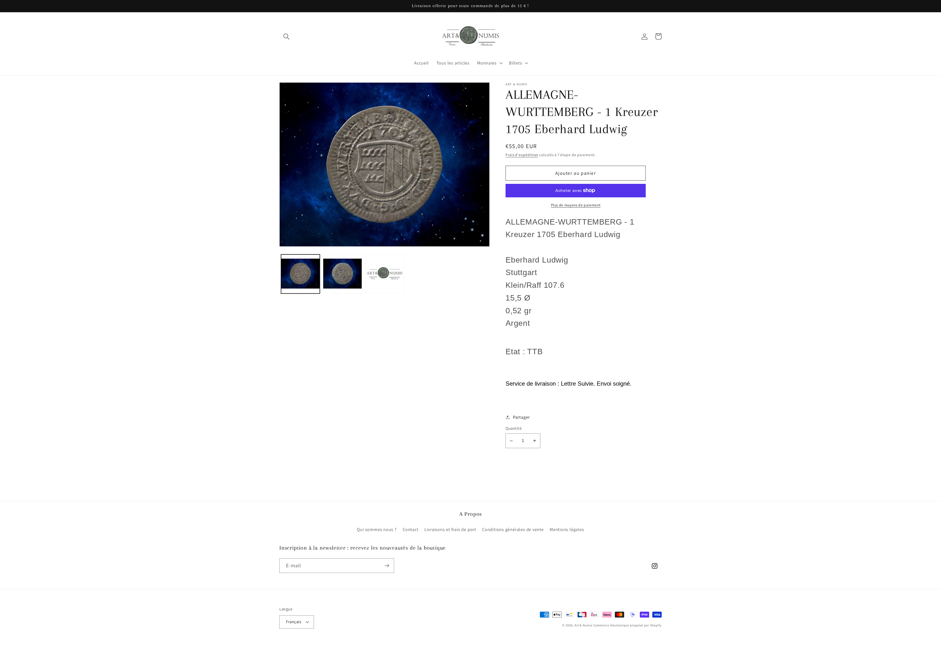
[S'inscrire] (387, 565)
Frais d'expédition (522, 154)
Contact (410, 529)
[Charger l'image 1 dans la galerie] (300, 273)
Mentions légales (567, 529)
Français (293, 621)
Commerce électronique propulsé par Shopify (627, 625)
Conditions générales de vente (513, 529)
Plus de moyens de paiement (576, 204)
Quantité (513, 428)
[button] (286, 36)
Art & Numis (583, 625)
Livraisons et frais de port (450, 529)
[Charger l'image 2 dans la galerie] (342, 273)
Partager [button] (521, 417)
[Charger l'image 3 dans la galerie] (384, 273)
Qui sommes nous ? (376, 529)
